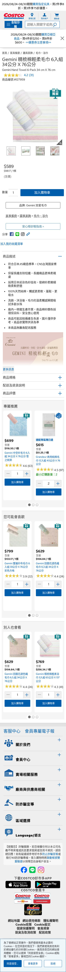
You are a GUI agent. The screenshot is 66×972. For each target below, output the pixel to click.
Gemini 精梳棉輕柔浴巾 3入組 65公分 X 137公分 (48, 677)
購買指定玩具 (41, 4)
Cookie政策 (23, 924)
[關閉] (62, 38)
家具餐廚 (15, 52)
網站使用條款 (31, 921)
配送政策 (45, 932)
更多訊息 (8, 369)
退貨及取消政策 (25, 932)
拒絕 (53, 963)
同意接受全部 (14, 963)
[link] (12, 234)
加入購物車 (42, 193)
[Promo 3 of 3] (37, 505)
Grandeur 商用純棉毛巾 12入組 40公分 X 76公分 (48, 460)
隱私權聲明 (50, 921)
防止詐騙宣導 (50, 854)
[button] (56, 24)
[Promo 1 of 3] (29, 505)
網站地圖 (14, 921)
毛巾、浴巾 (42, 52)
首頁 (4, 52)
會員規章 (43, 928)
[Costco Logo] (14, 16)
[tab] (33, 743)
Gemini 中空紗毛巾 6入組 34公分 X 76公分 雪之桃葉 (17, 456)
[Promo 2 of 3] (33, 505)
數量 (5, 192)
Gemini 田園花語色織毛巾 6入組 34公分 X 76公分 (47, 567)
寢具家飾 (28, 52)
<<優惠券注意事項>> (38, 42)
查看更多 (33, 963)
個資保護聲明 (26, 928)
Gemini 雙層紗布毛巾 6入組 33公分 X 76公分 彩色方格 (17, 567)
